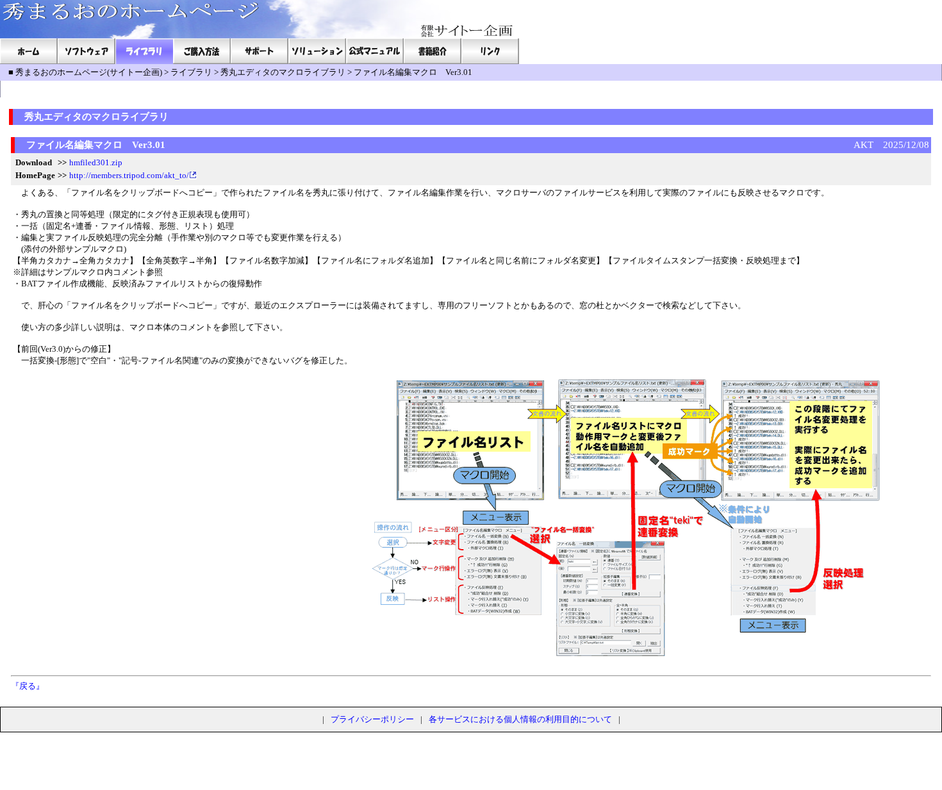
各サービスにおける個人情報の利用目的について (520, 719)
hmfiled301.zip (95, 162)
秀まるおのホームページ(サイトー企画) (88, 72)
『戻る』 (27, 686)
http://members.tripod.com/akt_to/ (129, 175)
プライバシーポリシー (372, 719)
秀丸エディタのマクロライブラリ (282, 72)
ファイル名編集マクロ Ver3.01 (413, 72)
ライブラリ (191, 72)
